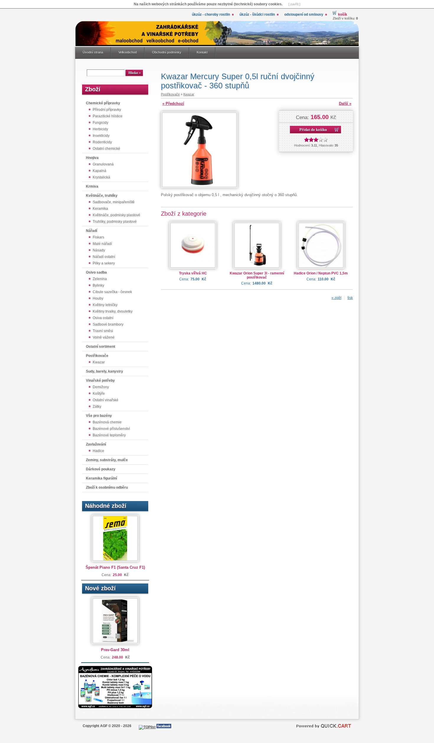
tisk (350, 298)
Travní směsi (103, 331)
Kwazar (99, 362)
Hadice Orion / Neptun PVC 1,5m (321, 273)
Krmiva (92, 186)
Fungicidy (100, 123)
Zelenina (100, 279)
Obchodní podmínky (166, 52)
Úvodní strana (93, 52)
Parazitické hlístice (108, 116)
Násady (99, 250)
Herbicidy (100, 129)
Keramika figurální (101, 478)
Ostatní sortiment (100, 346)
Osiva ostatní (103, 318)
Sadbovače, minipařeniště (114, 202)
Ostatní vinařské (105, 400)
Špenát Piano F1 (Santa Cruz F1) (115, 567)
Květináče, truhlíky (102, 196)
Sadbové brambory (108, 324)
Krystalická (101, 177)
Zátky (97, 406)
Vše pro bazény (99, 416)
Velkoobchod (127, 52)
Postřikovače (97, 356)
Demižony (101, 387)
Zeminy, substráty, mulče (107, 460)
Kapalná (99, 171)
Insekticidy (101, 136)
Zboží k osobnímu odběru (107, 487)
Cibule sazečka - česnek (112, 292)
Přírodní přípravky (107, 110)
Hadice (98, 451)
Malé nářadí (102, 244)
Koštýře (99, 393)
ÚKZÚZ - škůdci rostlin (257, 14)
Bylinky (98, 285)
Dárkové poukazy (100, 469)
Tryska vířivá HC (193, 273)
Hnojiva (92, 158)
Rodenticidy (102, 142)
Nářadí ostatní (104, 257)
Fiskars (98, 237)
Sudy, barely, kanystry (104, 371)
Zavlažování (96, 444)
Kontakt (202, 52)
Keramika (100, 209)
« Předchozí (173, 103)
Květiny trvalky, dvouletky (113, 311)
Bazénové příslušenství (111, 429)
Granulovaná (103, 164)
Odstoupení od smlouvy (303, 14)
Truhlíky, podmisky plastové (115, 222)
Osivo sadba (96, 272)
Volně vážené (104, 337)
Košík (342, 14)
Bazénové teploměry (109, 435)
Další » (345, 103)
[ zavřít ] (294, 4)
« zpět (336, 298)
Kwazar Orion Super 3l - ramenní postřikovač (257, 275)
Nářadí (91, 231)
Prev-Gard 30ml (115, 650)
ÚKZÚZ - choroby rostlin (211, 14)
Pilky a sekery (104, 263)
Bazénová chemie (107, 422)
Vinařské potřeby (100, 380)
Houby (98, 298)
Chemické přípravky (103, 103)
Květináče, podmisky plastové (116, 215)
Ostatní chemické (106, 149)
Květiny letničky (105, 305)
